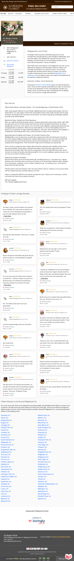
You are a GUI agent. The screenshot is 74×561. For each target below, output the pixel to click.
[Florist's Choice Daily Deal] (5, 379)
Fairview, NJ (5, 457)
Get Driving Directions (10, 65)
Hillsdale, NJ (5, 484)
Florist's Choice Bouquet (44, 85)
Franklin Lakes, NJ (7, 462)
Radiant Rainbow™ (13, 202)
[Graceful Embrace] (42, 264)
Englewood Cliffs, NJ (8, 449)
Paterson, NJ (42, 447)
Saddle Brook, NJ (44, 467)
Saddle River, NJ (43, 469)
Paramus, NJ (42, 442)
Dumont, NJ (5, 437)
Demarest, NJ (5, 435)
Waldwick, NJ (42, 486)
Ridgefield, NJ (43, 454)
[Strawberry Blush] (42, 244)
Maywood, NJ (5, 501)
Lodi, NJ (4, 494)
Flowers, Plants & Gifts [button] (59, 13)
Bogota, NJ (5, 422)
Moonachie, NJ (43, 422)
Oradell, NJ (42, 437)
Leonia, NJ (4, 489)
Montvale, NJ (42, 420)
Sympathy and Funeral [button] (41, 13)
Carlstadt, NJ (5, 425)
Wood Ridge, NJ (43, 494)
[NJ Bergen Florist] (13, 7)
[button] (69, 552)
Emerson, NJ (5, 447)
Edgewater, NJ (6, 442)
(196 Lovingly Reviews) (10, 42)
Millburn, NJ (42, 418)
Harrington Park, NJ (7, 474)
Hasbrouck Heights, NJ (9, 476)
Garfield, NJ (5, 464)
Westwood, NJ (43, 491)
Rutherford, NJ (43, 464)
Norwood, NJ (42, 432)
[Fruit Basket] (5, 250)
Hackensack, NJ (6, 469)
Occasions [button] (18, 13)
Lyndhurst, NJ (5, 496)
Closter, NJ (4, 430)
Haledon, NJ (5, 472)
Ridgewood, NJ (43, 457)
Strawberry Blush (50, 243)
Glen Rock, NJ (6, 467)
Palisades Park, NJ (44, 440)
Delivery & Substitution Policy (63, 44)
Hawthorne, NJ (6, 481)
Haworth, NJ (5, 479)
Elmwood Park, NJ (7, 445)
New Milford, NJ (43, 425)
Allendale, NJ (5, 415)
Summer (10, 13)
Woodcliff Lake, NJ (44, 496)
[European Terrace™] (42, 335)
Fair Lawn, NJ (5, 454)
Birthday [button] (28, 13)
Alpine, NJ (4, 418)
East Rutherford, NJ (7, 440)
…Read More (7, 216)
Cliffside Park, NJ (7, 427)
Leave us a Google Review (61, 537)
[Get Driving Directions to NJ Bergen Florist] (4, 64)
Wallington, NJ (43, 489)
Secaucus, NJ (42, 472)
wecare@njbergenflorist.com (12, 541)
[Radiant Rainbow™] (5, 202)
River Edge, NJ (43, 459)
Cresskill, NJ (5, 432)
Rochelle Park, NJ (44, 462)
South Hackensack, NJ (45, 474)
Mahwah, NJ (5, 499)
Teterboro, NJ (42, 481)
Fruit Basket (12, 250)
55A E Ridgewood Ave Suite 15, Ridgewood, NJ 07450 (20, 537)
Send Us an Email (12, 61)
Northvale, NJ (42, 430)
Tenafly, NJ (41, 479)
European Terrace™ (51, 335)
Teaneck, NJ (42, 476)
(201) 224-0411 (11, 57)
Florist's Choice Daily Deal (15, 379)
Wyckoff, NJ (42, 499)
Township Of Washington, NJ (48, 484)
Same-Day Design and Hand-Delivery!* (14, 1)
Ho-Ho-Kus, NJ (6, 486)
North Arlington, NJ (44, 427)
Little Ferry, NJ (6, 491)
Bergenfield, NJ (6, 420)
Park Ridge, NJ (43, 445)
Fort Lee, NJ (5, 459)
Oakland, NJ (42, 435)
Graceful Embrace (50, 264)
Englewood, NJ (6, 452)
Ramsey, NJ (42, 449)
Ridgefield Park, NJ (44, 452)
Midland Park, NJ (44, 415)
